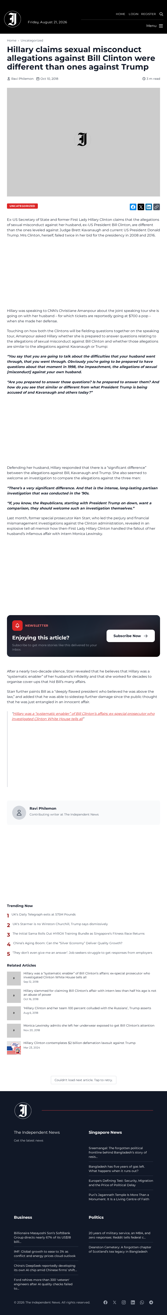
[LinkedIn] (133, 1302)
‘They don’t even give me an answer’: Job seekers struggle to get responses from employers (82, 952)
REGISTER (148, 14)
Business (23, 1217)
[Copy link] (156, 206)
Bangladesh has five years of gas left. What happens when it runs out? (117, 1168)
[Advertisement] (83, 273)
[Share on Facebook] (133, 206)
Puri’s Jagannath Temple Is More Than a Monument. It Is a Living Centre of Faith (119, 1197)
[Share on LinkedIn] (148, 206)
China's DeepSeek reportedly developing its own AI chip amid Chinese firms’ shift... (45, 1267)
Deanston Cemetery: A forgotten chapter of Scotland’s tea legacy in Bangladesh (120, 1249)
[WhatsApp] (142, 1302)
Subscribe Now (127, 635)
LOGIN (134, 14)
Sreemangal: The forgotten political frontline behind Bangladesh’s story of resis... (118, 1152)
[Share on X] (140, 206)
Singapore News (105, 1132)
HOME (120, 14)
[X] (115, 1302)
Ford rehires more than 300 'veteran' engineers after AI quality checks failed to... (43, 1284)
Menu (151, 25)
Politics (96, 1217)
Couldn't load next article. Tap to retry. (84, 1080)
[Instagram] (124, 1302)
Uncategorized (32, 40)
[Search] (161, 14)
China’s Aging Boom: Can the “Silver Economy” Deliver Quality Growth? (67, 943)
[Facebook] (105, 1302)
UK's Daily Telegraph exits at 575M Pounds (44, 914)
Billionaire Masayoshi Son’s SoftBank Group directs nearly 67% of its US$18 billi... (42, 1237)
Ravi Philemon (22, 79)
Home (11, 40)
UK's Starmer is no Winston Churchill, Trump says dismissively (60, 924)
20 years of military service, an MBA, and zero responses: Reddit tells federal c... (119, 1235)
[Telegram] (151, 1302)
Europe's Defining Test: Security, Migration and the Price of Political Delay (121, 1183)
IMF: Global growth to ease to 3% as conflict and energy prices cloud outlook (44, 1253)
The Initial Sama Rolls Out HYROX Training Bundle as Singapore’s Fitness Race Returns (79, 933)
